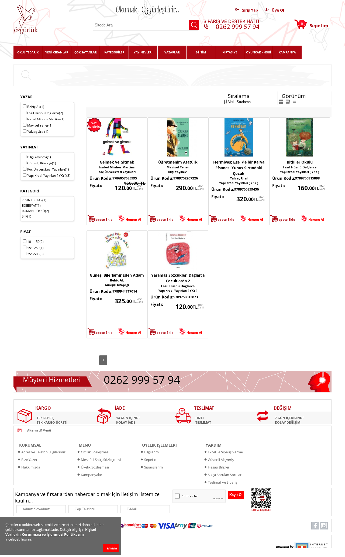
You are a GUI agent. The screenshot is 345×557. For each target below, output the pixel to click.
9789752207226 (185, 178)
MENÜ (85, 445)
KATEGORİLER (114, 52)
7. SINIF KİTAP (32, 200)
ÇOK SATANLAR (85, 52)
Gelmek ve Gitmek (117, 162)
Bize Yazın (29, 459)
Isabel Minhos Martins (117, 167)
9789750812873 (185, 296)
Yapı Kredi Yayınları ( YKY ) (238, 183)
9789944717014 (124, 291)
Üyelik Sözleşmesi (95, 467)
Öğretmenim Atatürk (178, 162)
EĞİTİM (201, 52)
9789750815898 (307, 178)
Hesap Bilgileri (219, 467)
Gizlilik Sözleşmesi (95, 452)
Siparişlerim (153, 467)
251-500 (35, 254)
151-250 (35, 248)
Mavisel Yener (178, 167)
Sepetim (150, 459)
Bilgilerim (151, 452)
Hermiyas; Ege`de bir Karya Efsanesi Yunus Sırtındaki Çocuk (238, 167)
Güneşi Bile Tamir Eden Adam (117, 275)
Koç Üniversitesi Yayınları (117, 172)
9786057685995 (124, 178)
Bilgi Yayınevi (177, 172)
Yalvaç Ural (239, 178)
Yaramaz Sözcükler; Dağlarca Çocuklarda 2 (178, 278)
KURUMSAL (30, 445)
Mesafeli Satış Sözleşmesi (101, 459)
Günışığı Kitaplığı (117, 285)
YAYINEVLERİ (143, 52)
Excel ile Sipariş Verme (225, 452)
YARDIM (214, 445)
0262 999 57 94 (142, 379)
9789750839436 (246, 189)
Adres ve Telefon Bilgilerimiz (43, 452)
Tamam (111, 548)
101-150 (35, 241)
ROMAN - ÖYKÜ (33, 211)
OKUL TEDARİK (28, 52)
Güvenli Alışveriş (221, 459)
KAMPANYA (287, 52)
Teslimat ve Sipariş (222, 482)
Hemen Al (133, 219)
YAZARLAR (172, 52)
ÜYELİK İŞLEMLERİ (159, 445)
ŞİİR (24, 216)
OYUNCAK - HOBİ (258, 52)
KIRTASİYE (229, 52)
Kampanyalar (91, 474)
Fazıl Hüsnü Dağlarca (299, 167)
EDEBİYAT (29, 205)
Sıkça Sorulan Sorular (225, 474)
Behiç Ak (117, 280)
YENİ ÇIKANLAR (56, 52)
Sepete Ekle (103, 219)
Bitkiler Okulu (300, 162)
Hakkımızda (30, 467)
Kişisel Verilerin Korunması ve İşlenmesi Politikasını (50, 532)
